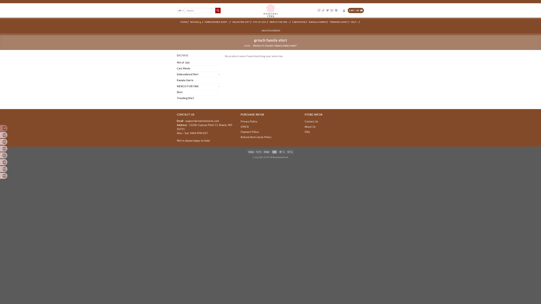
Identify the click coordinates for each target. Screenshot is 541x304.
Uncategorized (270, 30)
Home (183, 22)
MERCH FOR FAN (278, 22)
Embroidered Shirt (216, 22)
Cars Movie (299, 22)
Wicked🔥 (196, 22)
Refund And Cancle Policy (256, 137)
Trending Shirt (338, 22)
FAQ (307, 131)
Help (353, 22)
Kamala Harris (317, 22)
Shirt (180, 92)
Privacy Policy (249, 121)
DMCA (245, 126)
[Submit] (218, 10)
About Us (310, 126)
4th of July (260, 22)
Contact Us (311, 121)
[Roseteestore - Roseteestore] (271, 10)
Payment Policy (250, 131)
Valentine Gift (241, 22)
